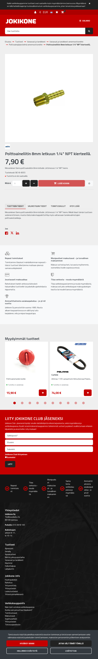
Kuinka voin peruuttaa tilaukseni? (18, 610)
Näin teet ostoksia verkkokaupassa (19, 607)
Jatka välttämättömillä (71, 643)
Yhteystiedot (10, 588)
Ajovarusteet (10, 554)
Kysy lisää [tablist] (74, 206)
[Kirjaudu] (35, 12)
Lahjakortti (9, 568)
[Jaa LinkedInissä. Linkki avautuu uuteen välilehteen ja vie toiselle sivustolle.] (18, 233)
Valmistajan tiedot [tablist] (37, 206)
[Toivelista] (57, 12)
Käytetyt (9, 563)
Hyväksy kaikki (27, 643)
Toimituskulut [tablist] (58, 206)
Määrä (8, 183)
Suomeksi (11, 457)
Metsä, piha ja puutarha (14, 557)
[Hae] (89, 31)
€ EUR (44, 12)
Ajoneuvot (9, 548)
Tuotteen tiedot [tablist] (15, 206)
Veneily (8, 551)
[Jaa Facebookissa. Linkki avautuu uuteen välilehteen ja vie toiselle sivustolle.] (7, 233)
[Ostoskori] (62, 12)
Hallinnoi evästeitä (27, 650)
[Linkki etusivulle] (21, 21)
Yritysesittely (10, 585)
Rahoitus (9, 582)
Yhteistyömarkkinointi (14, 594)
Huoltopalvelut (11, 579)
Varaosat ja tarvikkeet (14, 560)
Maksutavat (10, 615)
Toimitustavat (11, 612)
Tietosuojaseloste (12, 624)
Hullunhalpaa (10, 566)
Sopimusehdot (11, 618)
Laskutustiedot (11, 591)
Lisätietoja (71, 650)
